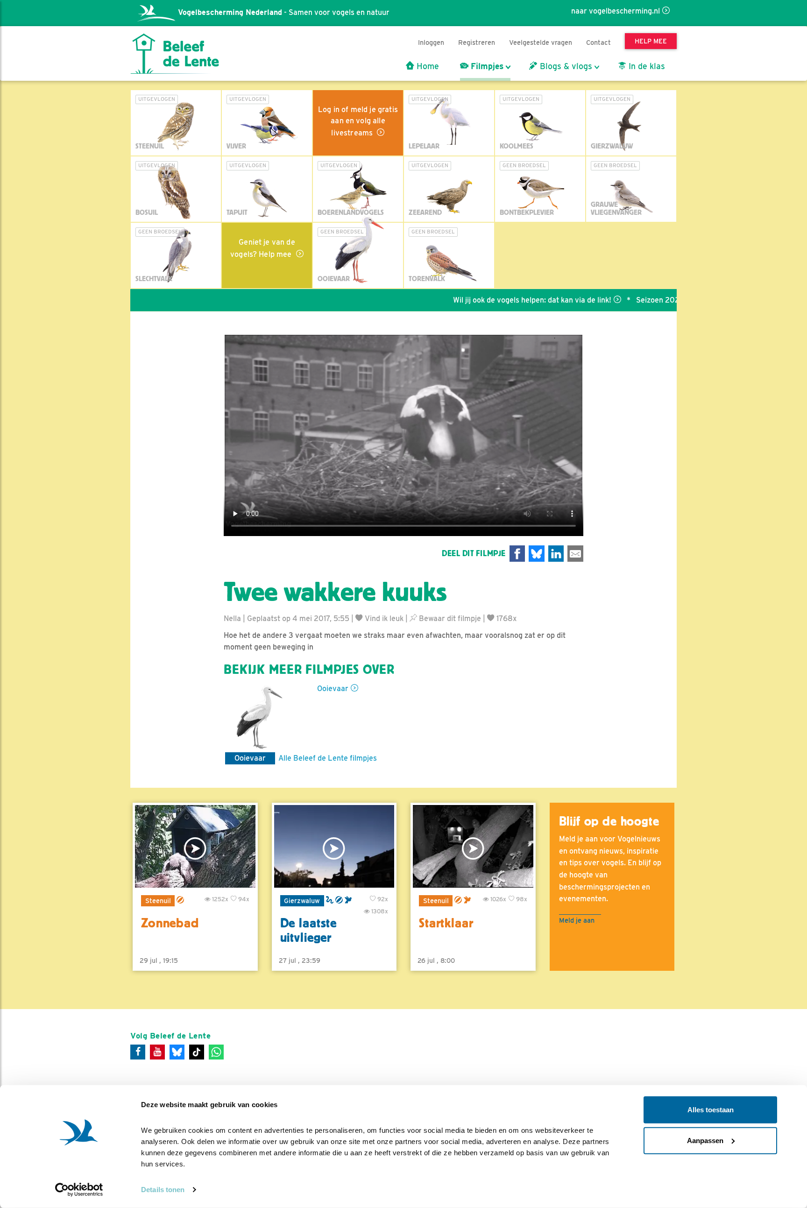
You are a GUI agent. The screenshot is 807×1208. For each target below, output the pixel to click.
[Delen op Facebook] (517, 553)
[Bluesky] (177, 1052)
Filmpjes (485, 66)
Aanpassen (705, 1140)
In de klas (645, 66)
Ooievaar (332, 688)
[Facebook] (137, 1052)
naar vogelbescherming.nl (615, 11)
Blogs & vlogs (565, 66)
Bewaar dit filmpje (449, 618)
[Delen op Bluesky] (537, 553)
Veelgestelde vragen (540, 42)
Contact (598, 42)
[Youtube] (157, 1052)
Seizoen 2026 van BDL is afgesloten (660, 300)
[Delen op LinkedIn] (556, 553)
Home (426, 66)
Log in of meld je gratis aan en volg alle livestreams (358, 121)
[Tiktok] (196, 1052)
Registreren (476, 42)
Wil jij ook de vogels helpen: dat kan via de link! (494, 300)
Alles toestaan (710, 1110)
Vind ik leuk (383, 618)
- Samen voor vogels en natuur (283, 12)
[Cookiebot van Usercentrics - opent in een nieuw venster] (79, 1190)
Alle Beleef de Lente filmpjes (327, 758)
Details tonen (162, 1190)
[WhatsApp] (216, 1052)
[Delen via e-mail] (575, 553)
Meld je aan (577, 920)
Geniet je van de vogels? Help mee (262, 248)
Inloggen (431, 42)
